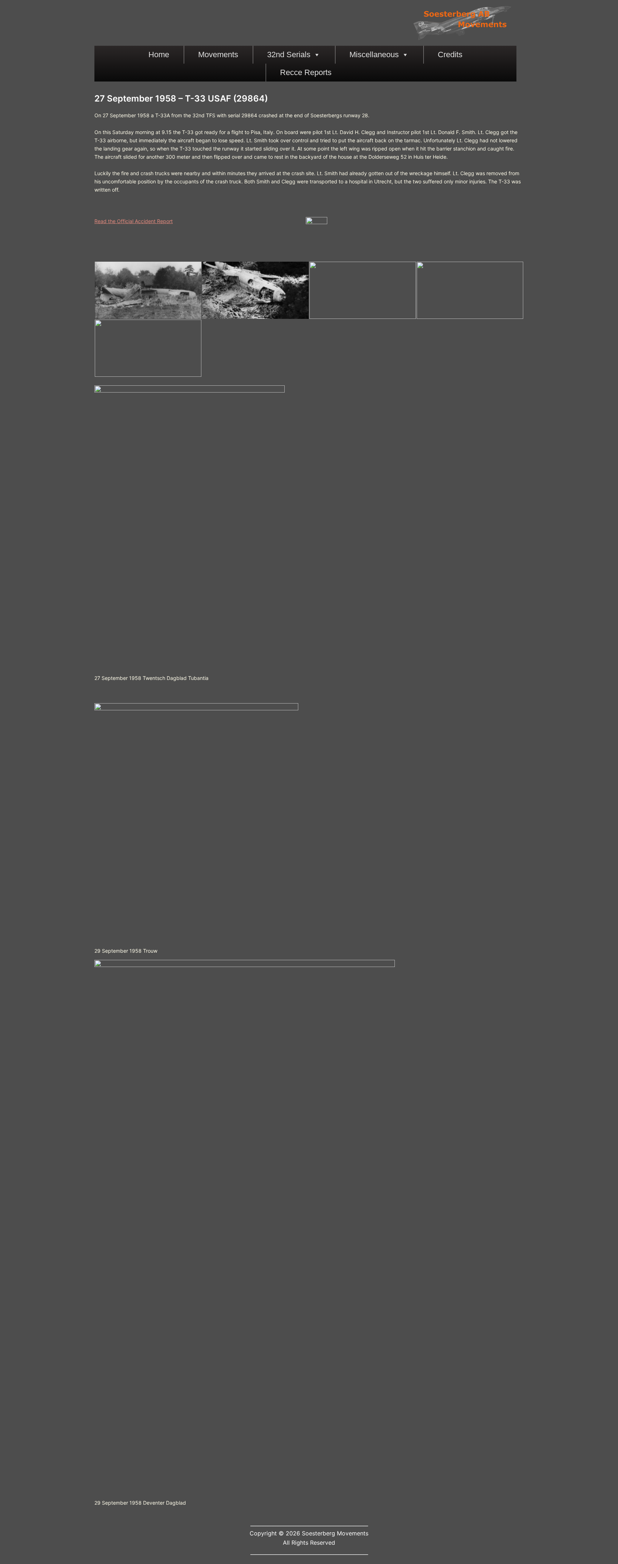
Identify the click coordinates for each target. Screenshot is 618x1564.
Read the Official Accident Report (133, 221)
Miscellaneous (374, 54)
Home (158, 54)
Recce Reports (306, 72)
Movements (218, 54)
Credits (450, 54)
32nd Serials (288, 54)
